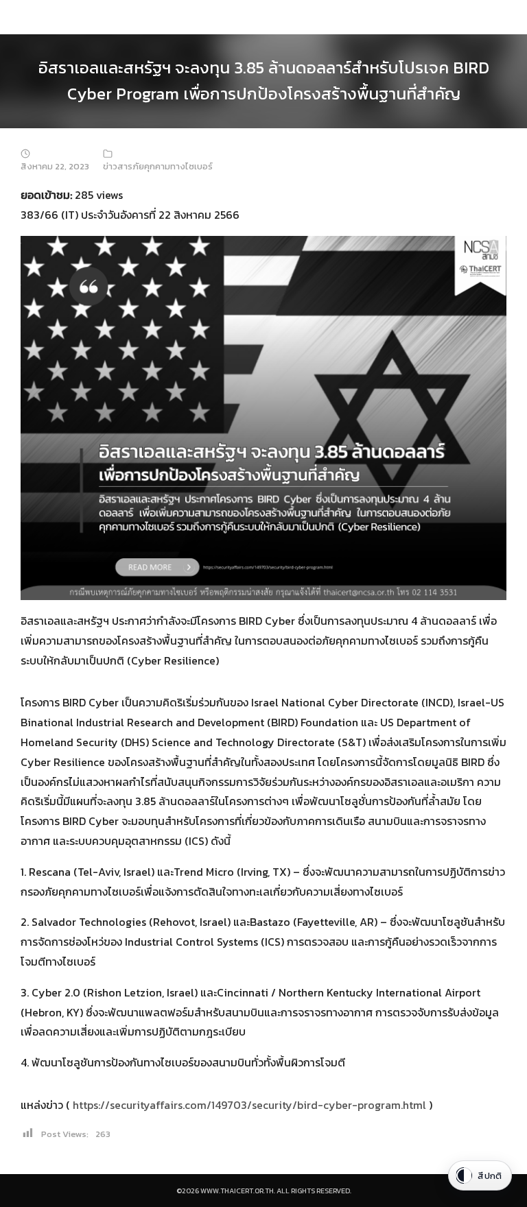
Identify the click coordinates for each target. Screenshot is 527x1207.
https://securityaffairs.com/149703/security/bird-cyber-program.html (249, 1105)
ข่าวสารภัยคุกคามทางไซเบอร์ (158, 166)
